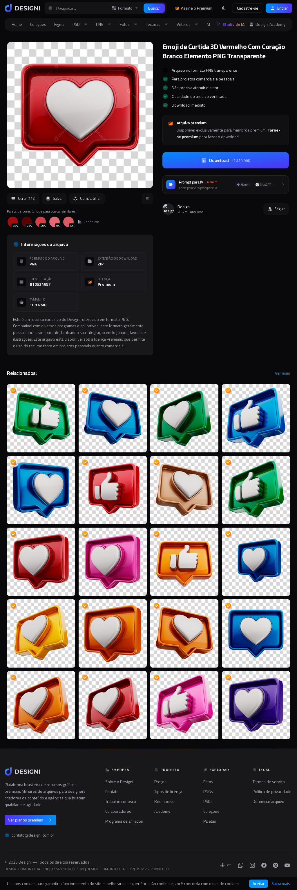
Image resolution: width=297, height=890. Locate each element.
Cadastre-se (247, 8)
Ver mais (282, 373)
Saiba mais (280, 884)
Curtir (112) (26, 198)
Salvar (58, 198)
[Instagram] (252, 865)
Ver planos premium (25, 820)
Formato (125, 8)
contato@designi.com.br (33, 835)
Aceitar (259, 883)
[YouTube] (287, 865)
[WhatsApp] (241, 865)
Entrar (282, 8)
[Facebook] (264, 865)
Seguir (279, 209)
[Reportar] (147, 198)
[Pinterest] (275, 865)
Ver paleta (91, 222)
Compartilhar (90, 198)
